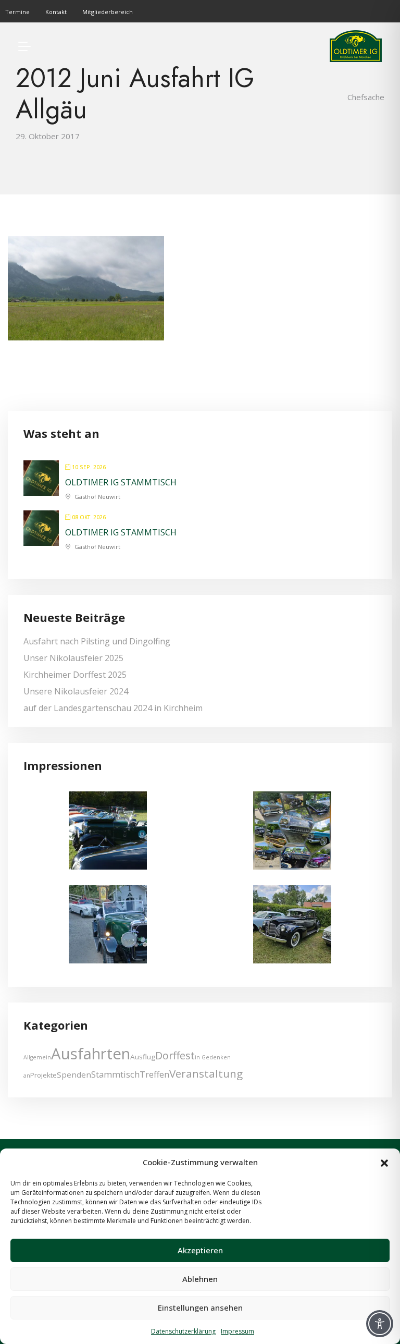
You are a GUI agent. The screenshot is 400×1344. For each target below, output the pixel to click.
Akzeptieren (200, 1250)
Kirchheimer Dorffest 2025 (75, 674)
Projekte (43, 1075)
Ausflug (142, 1056)
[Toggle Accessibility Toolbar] (379, 1323)
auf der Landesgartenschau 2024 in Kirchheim (113, 708)
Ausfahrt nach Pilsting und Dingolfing (96, 641)
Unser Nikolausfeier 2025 (73, 658)
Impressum (237, 1331)
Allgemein (37, 1057)
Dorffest (175, 1055)
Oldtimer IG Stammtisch (121, 482)
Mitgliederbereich (107, 12)
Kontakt (56, 12)
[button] (384, 1162)
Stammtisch (115, 1074)
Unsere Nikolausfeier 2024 (75, 691)
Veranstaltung (206, 1073)
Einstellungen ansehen (200, 1307)
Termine (17, 12)
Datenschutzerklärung (183, 1331)
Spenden (74, 1074)
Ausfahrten (90, 1053)
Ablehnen (200, 1279)
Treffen (154, 1074)
